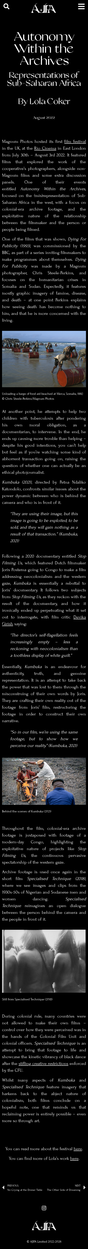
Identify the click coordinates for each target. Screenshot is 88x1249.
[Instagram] (44, 1208)
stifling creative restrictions (43, 1063)
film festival (75, 141)
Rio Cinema (45, 148)
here (78, 1148)
